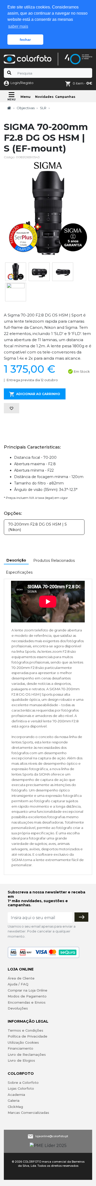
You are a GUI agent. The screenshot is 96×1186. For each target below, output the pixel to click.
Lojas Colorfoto (21, 1088)
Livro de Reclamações (27, 1054)
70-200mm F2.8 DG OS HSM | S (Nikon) (37, 527)
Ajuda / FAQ (18, 984)
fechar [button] (25, 40)
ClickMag (15, 1107)
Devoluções (18, 1008)
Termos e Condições (25, 1030)
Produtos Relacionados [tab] (54, 560)
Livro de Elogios (21, 1060)
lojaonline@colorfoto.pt (51, 1136)
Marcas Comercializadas (28, 1112)
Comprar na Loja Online (27, 990)
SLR (43, 108)
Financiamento (20, 1048)
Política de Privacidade (27, 1036)
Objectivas (26, 108)
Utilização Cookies (23, 1042)
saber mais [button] (18, 26)
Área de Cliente (21, 978)
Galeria (13, 1100)
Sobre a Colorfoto (23, 1082)
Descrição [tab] (16, 560)
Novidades (44, 97)
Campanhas (65, 97)
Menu (25, 97)
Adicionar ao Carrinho (38, 394)
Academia (16, 1094)
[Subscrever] (81, 917)
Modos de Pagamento (27, 996)
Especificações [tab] (19, 572)
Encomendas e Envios (27, 1002)
